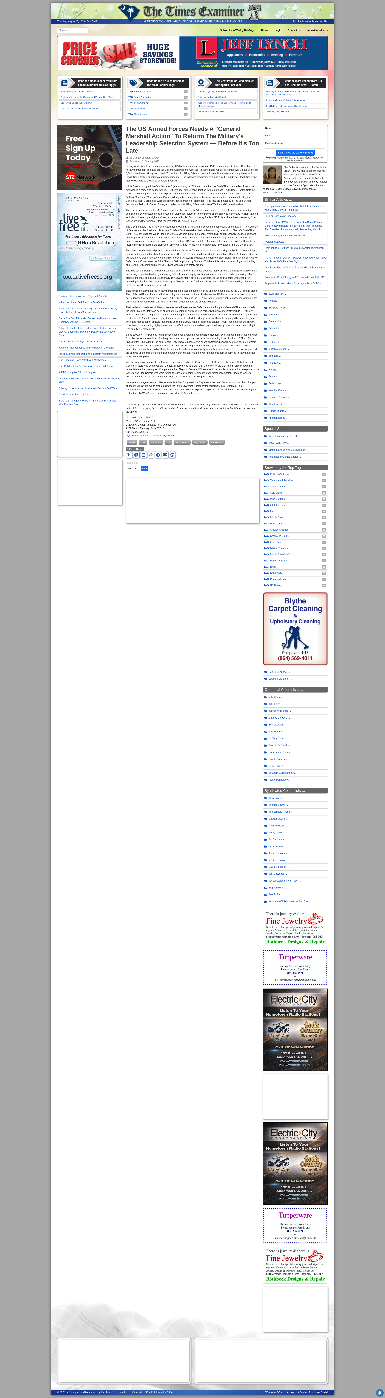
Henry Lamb (275, 832)
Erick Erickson (276, 846)
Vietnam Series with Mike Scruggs (287, 450)
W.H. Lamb (276, 523)
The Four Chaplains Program (280, 216)
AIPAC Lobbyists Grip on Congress (77, 91)
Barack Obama (182, 442)
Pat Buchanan (276, 839)
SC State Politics (278, 307)
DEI (168, 442)
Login (278, 30)
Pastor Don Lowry (278, 779)
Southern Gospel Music (281, 773)
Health (272, 369)
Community (275, 321)
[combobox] (72, 30)
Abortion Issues (277, 418)
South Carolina (141, 103)
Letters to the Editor (279, 678)
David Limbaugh (277, 867)
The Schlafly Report (279, 812)
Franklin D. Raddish (279, 745)
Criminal (273, 335)
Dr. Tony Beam (276, 738)
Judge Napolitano (278, 853)
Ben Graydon (276, 724)
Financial (274, 362)
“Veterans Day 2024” (275, 241)
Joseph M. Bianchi (278, 711)
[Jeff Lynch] (192, 53)
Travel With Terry (277, 443)
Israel (273, 567)
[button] (129, 455)
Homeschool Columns (280, 752)
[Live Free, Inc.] (89, 241)
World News (275, 404)
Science (273, 376)
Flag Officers (200, 442)
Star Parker (275, 894)
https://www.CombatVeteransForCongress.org (150, 435)
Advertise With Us (317, 30)
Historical (274, 342)
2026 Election (277, 505)
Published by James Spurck (283, 457)
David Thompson (278, 759)
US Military (156, 442)
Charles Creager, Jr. (279, 717)
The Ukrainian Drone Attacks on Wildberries (81, 108)
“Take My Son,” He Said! (277, 111)
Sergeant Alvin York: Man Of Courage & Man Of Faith (293, 283)
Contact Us (294, 30)
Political (273, 300)
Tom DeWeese (276, 874)
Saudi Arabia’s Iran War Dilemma (76, 103)
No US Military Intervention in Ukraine (285, 235)
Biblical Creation (279, 548)
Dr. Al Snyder (276, 766)
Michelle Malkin (277, 825)
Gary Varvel (139, 108)
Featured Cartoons (279, 397)
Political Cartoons (142, 91)
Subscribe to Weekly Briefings (237, 30)
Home (264, 30)
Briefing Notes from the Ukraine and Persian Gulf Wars (86, 97)
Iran (272, 511)
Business (274, 356)
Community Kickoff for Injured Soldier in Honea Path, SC (295, 277)
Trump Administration (144, 97)
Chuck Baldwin (277, 818)
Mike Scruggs (140, 114)
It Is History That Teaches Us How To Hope (286, 106)
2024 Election (276, 294)
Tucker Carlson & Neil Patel (283, 880)
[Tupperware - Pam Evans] (295, 967)
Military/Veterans (277, 349)
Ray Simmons (276, 731)
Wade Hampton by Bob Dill (283, 436)
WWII (143, 442)
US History (276, 585)
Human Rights (276, 411)
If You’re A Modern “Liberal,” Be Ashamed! (286, 100)
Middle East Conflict (280, 554)
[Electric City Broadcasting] (295, 1029)
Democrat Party (278, 560)
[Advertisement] (90, 434)
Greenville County (279, 536)
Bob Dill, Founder (278, 672)
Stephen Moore (277, 887)
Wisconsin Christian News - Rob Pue (288, 901)
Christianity (276, 573)
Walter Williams (277, 798)
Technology (275, 383)
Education (274, 328)
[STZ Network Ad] (89, 157)
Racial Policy (217, 442)
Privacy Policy (288, 158)
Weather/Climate (277, 390)
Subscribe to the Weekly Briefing (295, 152)
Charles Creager (279, 530)
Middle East (276, 517)
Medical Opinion (277, 860)
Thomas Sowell (277, 805)
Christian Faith (278, 579)
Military (132, 442)
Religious (274, 314)
